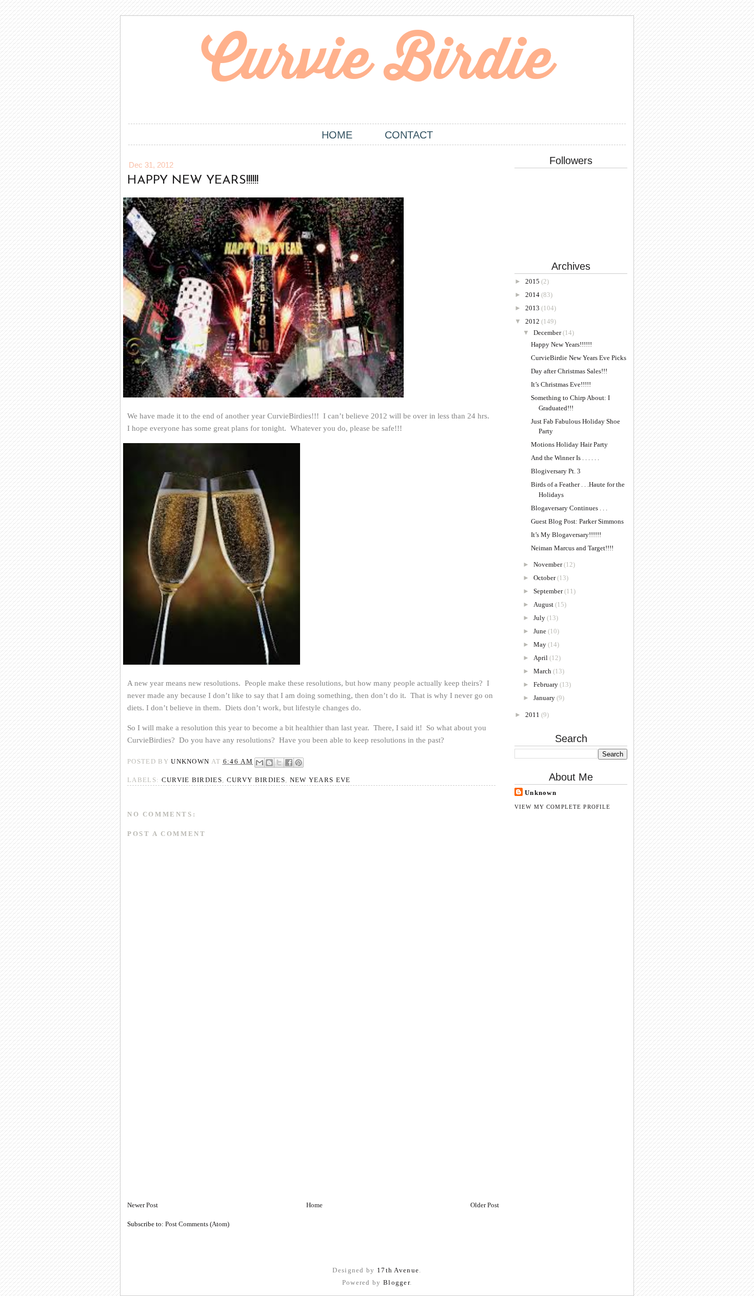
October (545, 578)
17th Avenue (398, 1270)
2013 (533, 308)
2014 (533, 294)
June (540, 631)
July (540, 618)
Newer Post (142, 1205)
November (548, 564)
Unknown (541, 792)
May (540, 644)
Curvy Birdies (256, 780)
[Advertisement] (204, 1128)
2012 (533, 321)
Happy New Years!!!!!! (561, 344)
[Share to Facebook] (289, 762)
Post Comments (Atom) (197, 1224)
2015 (533, 281)
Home (337, 135)
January (545, 698)
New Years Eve (320, 780)
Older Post (484, 1205)
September (548, 591)
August (544, 604)
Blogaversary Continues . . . (569, 508)
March (543, 671)
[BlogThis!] (269, 762)
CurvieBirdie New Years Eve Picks (578, 358)
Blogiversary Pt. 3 (556, 471)
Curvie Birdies (192, 780)
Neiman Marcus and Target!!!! (572, 548)
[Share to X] (279, 762)
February (546, 684)
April (541, 658)
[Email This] (259, 762)
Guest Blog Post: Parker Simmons (577, 521)
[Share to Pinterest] (298, 762)
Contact (409, 135)
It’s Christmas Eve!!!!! (561, 384)
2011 (533, 715)
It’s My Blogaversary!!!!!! (566, 535)
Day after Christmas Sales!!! (569, 371)
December (548, 332)
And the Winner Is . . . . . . (565, 458)
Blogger (396, 1282)
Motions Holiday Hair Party (569, 444)
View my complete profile (562, 807)
